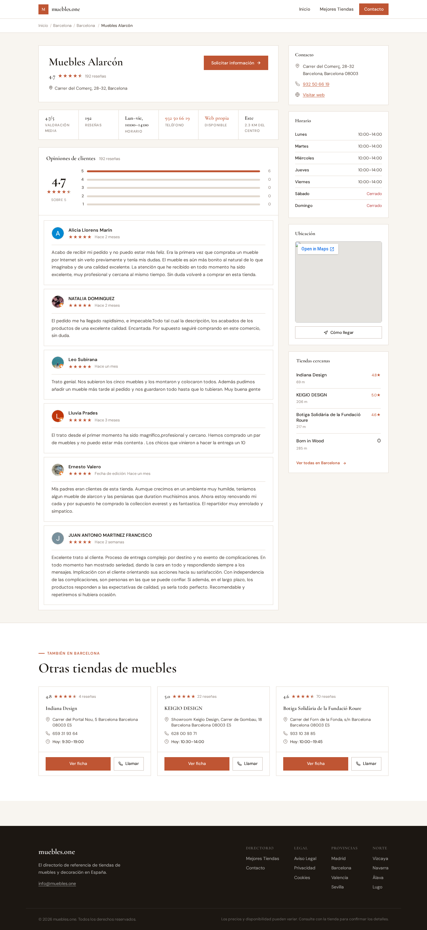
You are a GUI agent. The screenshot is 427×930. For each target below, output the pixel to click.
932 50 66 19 (177, 118)
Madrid (338, 858)
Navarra (381, 868)
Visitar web (314, 95)
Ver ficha (78, 764)
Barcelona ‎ (86, 25)
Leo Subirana (82, 359)
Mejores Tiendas (337, 9)
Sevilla (337, 887)
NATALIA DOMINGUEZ (91, 298)
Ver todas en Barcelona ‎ (318, 462)
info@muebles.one (57, 883)
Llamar (132, 764)
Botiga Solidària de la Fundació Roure (322, 708)
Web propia (217, 118)
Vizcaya (380, 858)
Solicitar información (232, 63)
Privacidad (304, 868)
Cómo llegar (342, 332)
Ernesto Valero (84, 467)
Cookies (302, 877)
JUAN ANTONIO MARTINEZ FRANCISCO (110, 535)
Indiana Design (61, 708)
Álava (378, 877)
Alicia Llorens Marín (90, 230)
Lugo (377, 887)
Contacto (374, 9)
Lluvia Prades (83, 413)
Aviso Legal (305, 858)
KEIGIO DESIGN (183, 708)
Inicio (304, 9)
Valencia (339, 877)
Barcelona (62, 25)
